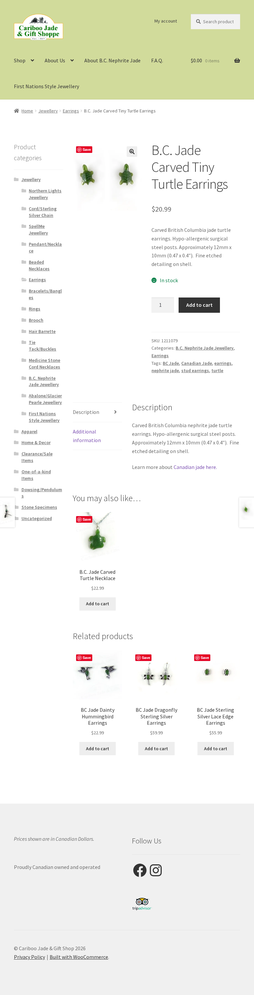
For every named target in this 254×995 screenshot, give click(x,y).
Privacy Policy (29, 957)
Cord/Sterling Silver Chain (43, 212)
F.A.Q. (157, 60)
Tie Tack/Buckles (42, 345)
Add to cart (199, 304)
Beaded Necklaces (39, 265)
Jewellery (48, 111)
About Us (55, 60)
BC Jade (171, 363)
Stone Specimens (39, 507)
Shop (19, 60)
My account (165, 21)
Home (27, 111)
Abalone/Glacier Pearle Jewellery (45, 399)
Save (87, 149)
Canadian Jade (196, 363)
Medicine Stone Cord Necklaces (44, 363)
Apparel (29, 431)
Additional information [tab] (87, 435)
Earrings (71, 111)
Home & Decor (36, 442)
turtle (217, 370)
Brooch (36, 320)
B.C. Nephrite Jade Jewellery (204, 348)
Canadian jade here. (195, 467)
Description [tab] (86, 412)
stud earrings (195, 370)
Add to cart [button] (97, 604)
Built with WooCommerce (79, 957)
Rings (34, 309)
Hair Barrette (42, 331)
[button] (132, 151)
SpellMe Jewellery (38, 229)
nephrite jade (165, 370)
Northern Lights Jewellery (45, 194)
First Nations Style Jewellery (46, 86)
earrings (223, 363)
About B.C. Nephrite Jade (112, 60)
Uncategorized (36, 518)
